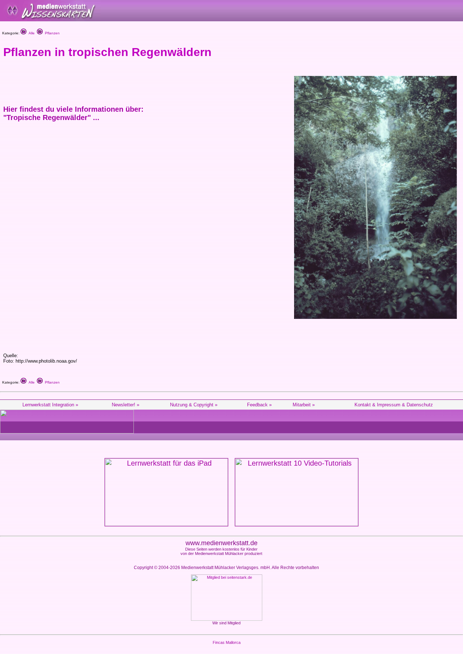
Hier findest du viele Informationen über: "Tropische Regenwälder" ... (73, 113)
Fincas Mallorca (227, 642)
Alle (30, 33)
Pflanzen (51, 33)
